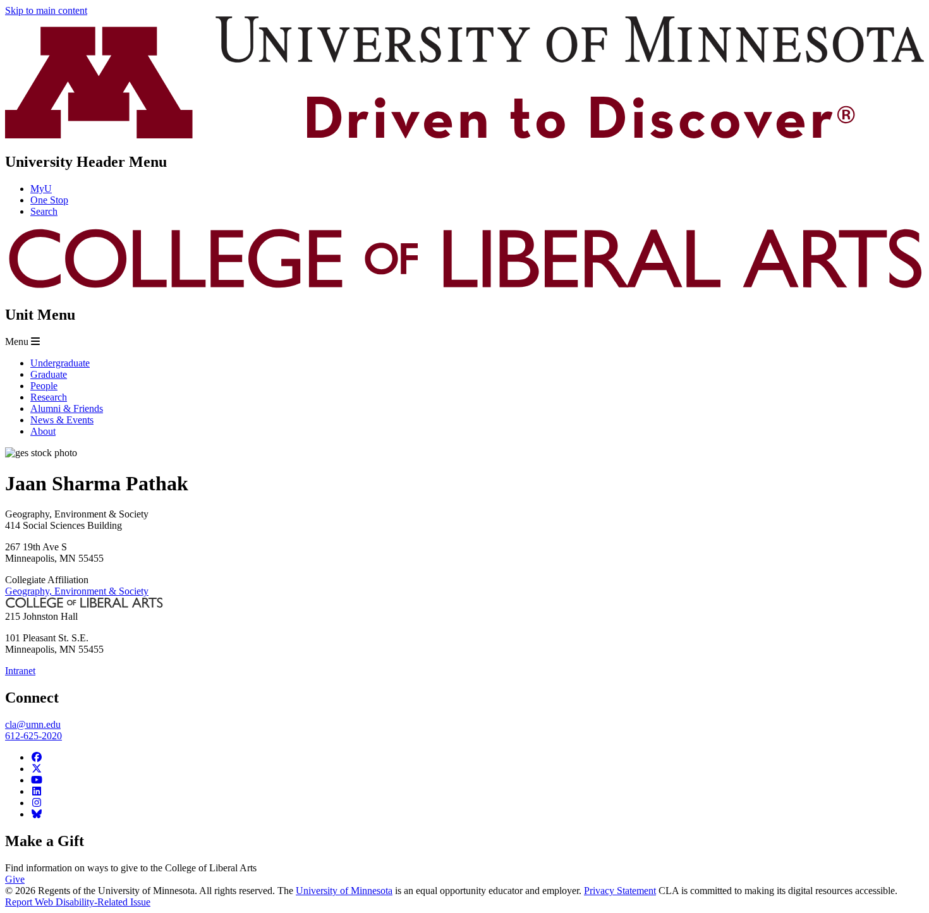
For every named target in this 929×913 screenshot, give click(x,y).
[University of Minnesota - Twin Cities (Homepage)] (464, 135)
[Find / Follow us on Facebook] (36, 757)
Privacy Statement (620, 890)
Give (15, 879)
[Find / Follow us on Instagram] (36, 802)
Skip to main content (46, 10)
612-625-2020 (33, 735)
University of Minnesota (344, 890)
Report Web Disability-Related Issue (77, 902)
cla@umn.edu (33, 724)
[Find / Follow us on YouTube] (36, 780)
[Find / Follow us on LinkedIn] (36, 791)
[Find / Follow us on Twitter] (36, 768)
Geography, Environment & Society (77, 591)
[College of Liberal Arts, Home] (464, 287)
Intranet (20, 670)
